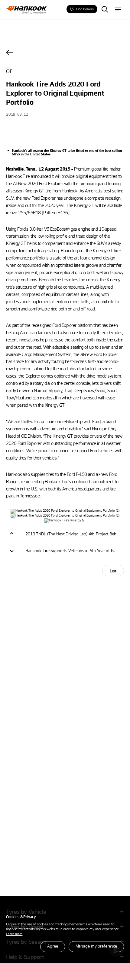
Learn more (14, 933)
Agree (52, 946)
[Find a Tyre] (105, 9)
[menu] (118, 9)
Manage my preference (96, 946)
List (113, 571)
